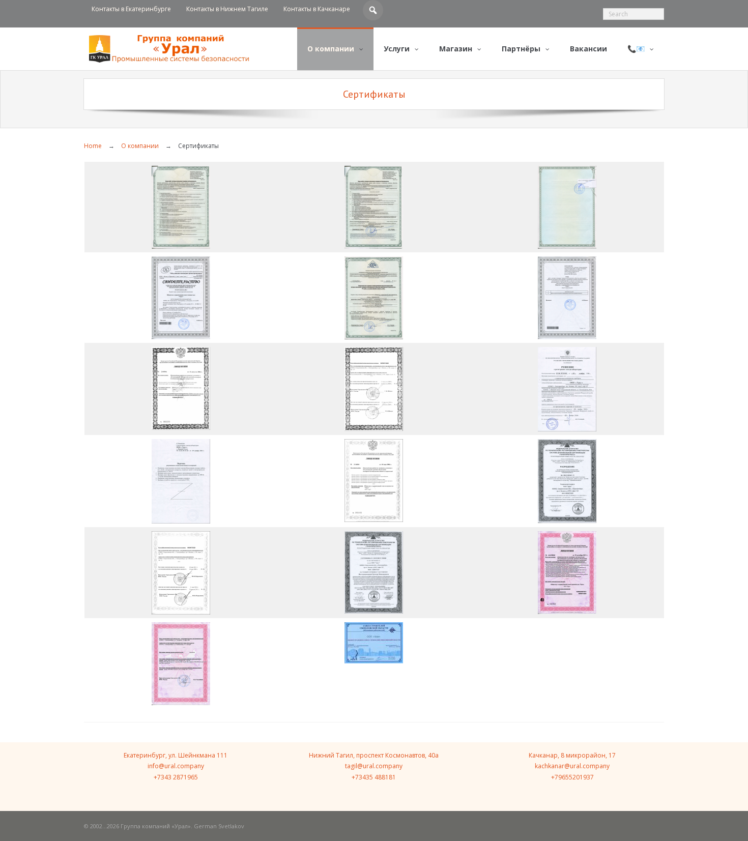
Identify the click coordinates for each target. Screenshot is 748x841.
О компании (140, 145)
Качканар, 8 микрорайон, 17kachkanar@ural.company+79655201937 (572, 766)
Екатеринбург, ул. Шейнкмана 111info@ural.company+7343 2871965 (175, 766)
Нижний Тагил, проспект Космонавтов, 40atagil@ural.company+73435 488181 (374, 766)
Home (93, 145)
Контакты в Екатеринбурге (131, 9)
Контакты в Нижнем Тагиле (227, 9)
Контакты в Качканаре (316, 9)
